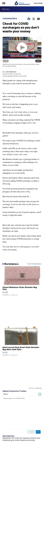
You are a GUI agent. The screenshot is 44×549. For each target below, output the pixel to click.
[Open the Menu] (4, 3)
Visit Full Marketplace (34, 264)
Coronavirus (10, 18)
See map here (8, 436)
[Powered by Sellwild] (38, 388)
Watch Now (38, 3)
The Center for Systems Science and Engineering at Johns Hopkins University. (21, 439)
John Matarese (10, 72)
